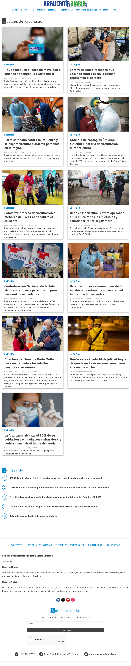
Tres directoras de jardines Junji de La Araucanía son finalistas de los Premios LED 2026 (55, 497)
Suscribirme (65, 630)
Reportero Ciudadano (86, 10)
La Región (17, 10)
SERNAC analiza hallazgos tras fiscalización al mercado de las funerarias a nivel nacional (55, 478)
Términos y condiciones (70, 545)
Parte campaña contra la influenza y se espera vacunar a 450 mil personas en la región (31, 144)
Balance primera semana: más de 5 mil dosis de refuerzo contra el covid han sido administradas (96, 290)
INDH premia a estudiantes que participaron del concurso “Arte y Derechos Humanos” (54, 506)
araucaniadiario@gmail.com (102, 654)
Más (115, 10)
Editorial (53, 10)
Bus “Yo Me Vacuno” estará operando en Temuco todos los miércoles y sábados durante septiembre (97, 217)
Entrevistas (67, 10)
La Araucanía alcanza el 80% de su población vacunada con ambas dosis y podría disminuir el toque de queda (32, 439)
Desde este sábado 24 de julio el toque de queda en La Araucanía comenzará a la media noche (98, 363)
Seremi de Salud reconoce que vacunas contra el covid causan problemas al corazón (92, 74)
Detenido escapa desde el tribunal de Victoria (33, 516)
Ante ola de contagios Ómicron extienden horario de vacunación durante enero (94, 144)
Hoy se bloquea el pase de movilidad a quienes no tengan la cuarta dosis (32, 72)
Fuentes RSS (95, 545)
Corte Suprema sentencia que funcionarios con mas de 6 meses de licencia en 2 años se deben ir (59, 487)
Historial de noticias (39, 545)
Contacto (105, 10)
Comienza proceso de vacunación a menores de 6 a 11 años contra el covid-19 (29, 217)
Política (29, 10)
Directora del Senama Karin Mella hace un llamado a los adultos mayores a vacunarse (29, 363)
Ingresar (114, 545)
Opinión (41, 10)
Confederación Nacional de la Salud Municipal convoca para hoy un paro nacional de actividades (30, 290)
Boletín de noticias (66, 610)
